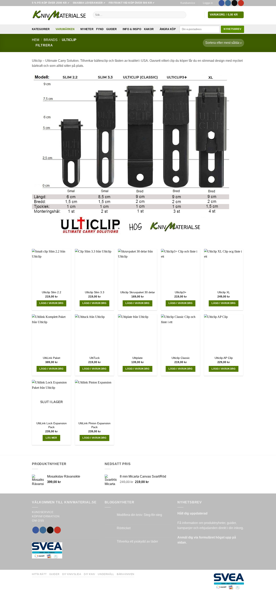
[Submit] (182, 15)
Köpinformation (46, 516)
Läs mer (51, 438)
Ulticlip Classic (181, 357)
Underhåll (106, 574)
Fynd (99, 29)
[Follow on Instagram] (228, 3)
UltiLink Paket (51, 357)
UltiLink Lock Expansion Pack (51, 425)
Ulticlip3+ (180, 292)
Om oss (38, 520)
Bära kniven (125, 574)
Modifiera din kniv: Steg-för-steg (139, 514)
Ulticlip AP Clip (224, 357)
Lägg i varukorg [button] (51, 303)
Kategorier (41, 29)
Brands (51, 40)
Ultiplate (137, 357)
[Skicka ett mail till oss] (234, 3)
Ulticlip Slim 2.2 (51, 292)
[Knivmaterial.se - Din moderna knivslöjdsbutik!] (59, 15)
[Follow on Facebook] (221, 3)
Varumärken (65, 29)
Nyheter (86, 29)
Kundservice (187, 2)
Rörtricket (124, 528)
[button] (207, 3)
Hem (35, 40)
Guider (111, 29)
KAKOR (149, 29)
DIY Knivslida (71, 574)
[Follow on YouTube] (241, 3)
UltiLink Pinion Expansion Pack (94, 425)
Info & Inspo (132, 29)
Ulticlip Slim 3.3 (94, 292)
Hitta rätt (39, 574)
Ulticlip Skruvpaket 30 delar (137, 292)
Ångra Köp (168, 29)
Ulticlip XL (223, 292)
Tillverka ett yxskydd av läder (137, 541)
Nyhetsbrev (232, 29)
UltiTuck (95, 357)
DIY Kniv (89, 574)
